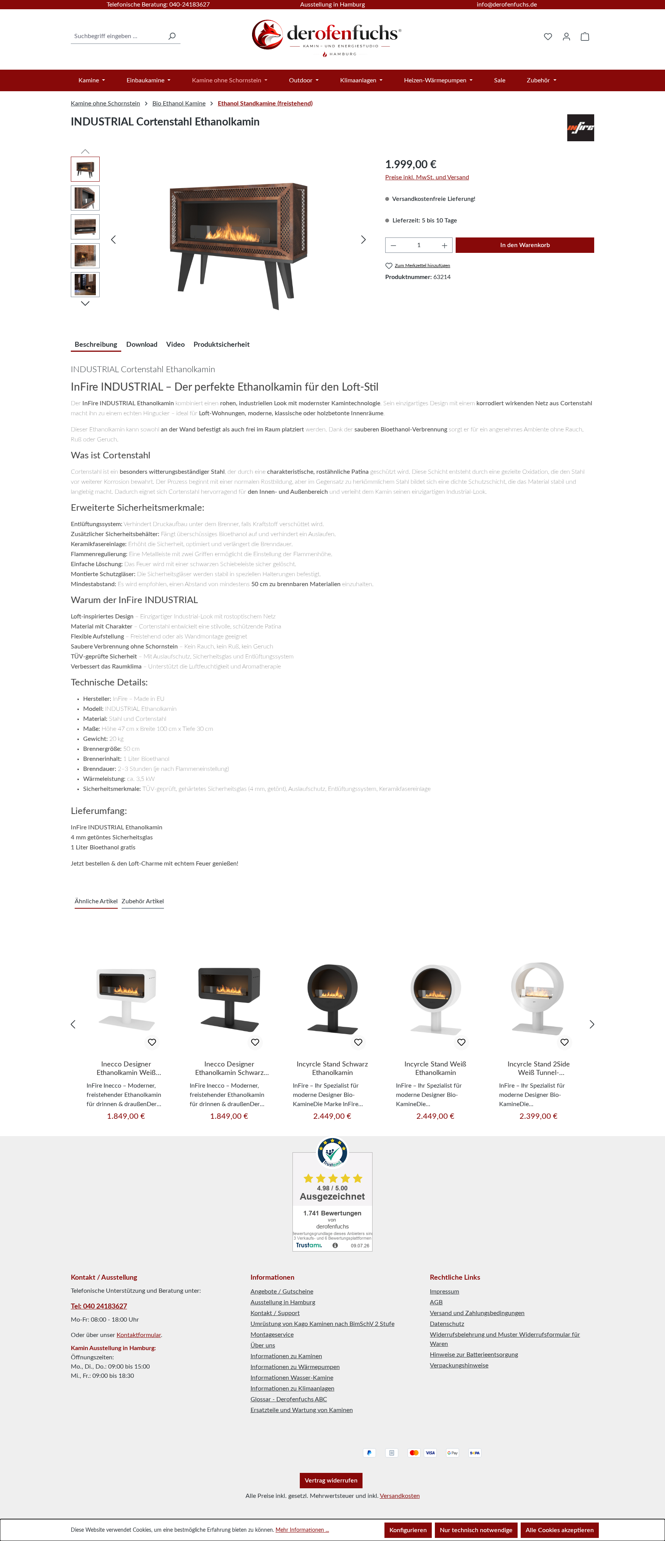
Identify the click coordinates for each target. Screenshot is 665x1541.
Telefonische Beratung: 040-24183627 (158, 5)
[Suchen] (171, 36)
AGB (436, 1302)
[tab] (96, 344)
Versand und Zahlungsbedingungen (477, 1313)
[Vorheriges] (113, 239)
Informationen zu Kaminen (286, 1356)
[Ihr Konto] (566, 36)
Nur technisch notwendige (476, 1530)
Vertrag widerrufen (331, 1480)
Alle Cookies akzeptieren (560, 1530)
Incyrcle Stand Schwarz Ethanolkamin (332, 1068)
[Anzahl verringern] (393, 245)
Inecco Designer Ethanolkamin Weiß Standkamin (126, 1069)
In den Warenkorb (525, 245)
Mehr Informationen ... (302, 1530)
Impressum (444, 1292)
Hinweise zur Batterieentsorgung (474, 1355)
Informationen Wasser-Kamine (292, 1378)
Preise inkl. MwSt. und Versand (427, 177)
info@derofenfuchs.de (507, 5)
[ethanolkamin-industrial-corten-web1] (238, 239)
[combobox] (117, 36)
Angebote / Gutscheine (282, 1292)
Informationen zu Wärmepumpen (295, 1367)
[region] (220, 239)
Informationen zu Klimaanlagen (292, 1389)
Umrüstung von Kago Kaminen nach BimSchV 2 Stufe (322, 1324)
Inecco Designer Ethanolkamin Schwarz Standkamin (229, 1069)
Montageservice (272, 1335)
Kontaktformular (139, 1335)
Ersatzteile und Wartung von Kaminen (302, 1410)
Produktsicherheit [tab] (222, 344)
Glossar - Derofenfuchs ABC (289, 1399)
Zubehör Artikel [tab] (143, 901)
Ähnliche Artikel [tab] (96, 901)
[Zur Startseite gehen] (327, 34)
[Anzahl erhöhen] (445, 245)
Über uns (263, 1345)
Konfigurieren (408, 1530)
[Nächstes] (363, 239)
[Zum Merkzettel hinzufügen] (152, 1042)
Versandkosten (400, 1496)
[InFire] (580, 127)
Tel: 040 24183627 (99, 1306)
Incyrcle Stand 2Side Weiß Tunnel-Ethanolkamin (539, 1069)
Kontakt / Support (275, 1313)
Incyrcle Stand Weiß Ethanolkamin (435, 1068)
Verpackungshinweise (459, 1365)
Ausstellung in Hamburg (332, 5)
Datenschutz (447, 1324)
